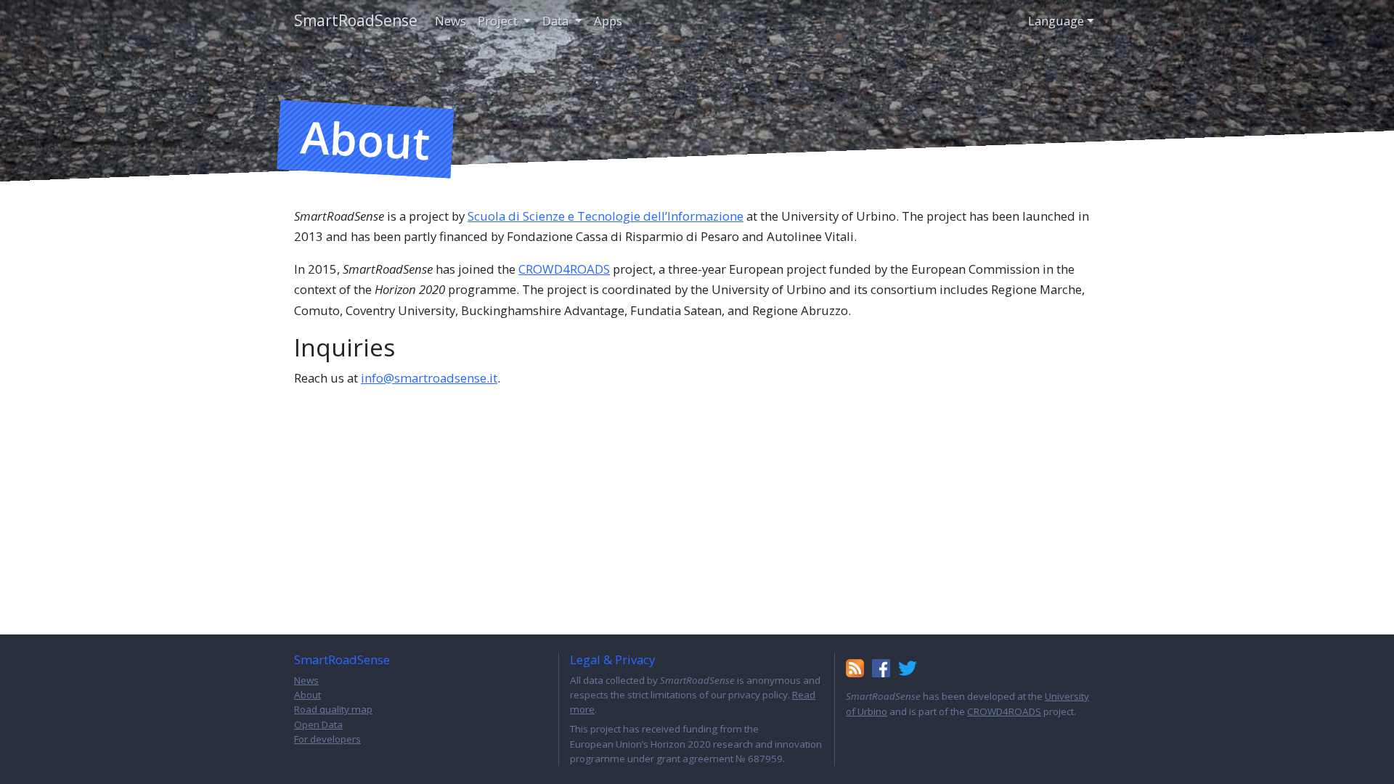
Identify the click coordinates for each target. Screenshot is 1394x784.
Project (499, 20)
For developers (327, 739)
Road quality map (333, 709)
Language (1056, 20)
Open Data (318, 724)
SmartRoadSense (355, 20)
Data (556, 20)
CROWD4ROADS (564, 269)
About (307, 694)
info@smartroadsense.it (429, 377)
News (450, 20)
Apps (608, 20)
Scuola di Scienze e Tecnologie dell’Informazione (605, 216)
